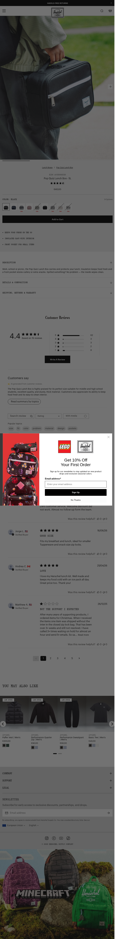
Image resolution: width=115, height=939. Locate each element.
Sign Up (76, 492)
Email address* (53, 479)
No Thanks (76, 500)
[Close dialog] (108, 437)
